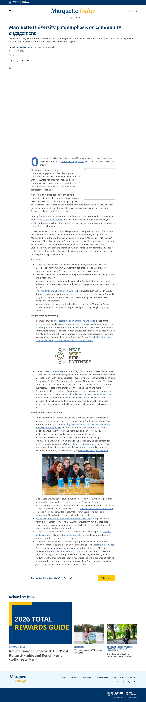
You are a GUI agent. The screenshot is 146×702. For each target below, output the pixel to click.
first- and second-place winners (93, 450)
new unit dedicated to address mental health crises (87, 394)
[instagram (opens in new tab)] (123, 681)
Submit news (106, 578)
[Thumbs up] (64, 578)
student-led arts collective (73, 535)
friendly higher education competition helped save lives (64, 518)
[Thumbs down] (70, 578)
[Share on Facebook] (11, 60)
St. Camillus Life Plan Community (69, 551)
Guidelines (75, 677)
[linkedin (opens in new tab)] (134, 681)
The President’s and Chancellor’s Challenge (56, 290)
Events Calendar (102, 677)
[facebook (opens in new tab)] (118, 681)
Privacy (132, 677)
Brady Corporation (83, 447)
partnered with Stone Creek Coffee (96, 508)
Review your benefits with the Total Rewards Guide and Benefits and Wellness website (38, 655)
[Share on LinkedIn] (22, 60)
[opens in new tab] (19, 2)
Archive (64, 677)
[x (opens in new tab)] (129, 681)
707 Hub (83, 216)
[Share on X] (17, 60)
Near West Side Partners (51, 219)
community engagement (72, 161)
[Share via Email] (28, 60)
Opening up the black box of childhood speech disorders (120, 655)
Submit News (87, 677)
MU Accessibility (118, 677)
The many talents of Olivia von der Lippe (88, 651)
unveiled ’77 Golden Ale (62, 505)
